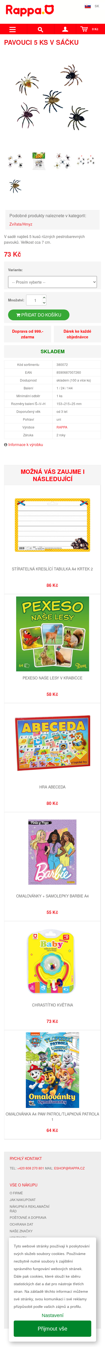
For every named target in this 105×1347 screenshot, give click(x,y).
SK (97, 6)
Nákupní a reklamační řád (29, 1208)
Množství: (16, 299)
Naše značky (21, 1231)
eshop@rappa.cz (69, 1168)
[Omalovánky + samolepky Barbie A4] (52, 852)
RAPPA (62, 427)
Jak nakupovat (23, 1199)
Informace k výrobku (25, 444)
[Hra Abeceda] (52, 743)
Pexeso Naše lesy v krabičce (52, 678)
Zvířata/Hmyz (20, 224)
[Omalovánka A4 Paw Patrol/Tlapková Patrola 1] (52, 1070)
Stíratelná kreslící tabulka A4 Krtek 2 (52, 569)
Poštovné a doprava (28, 1217)
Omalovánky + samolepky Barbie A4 (52, 896)
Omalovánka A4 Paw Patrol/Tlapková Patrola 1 (52, 1116)
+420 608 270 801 (30, 1168)
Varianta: (15, 269)
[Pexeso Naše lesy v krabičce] (52, 634)
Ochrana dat (21, 1224)
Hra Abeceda (52, 787)
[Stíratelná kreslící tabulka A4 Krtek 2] (52, 525)
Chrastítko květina (52, 1005)
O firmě (16, 1192)
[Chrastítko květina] (52, 961)
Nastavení (53, 1315)
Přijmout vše (52, 1329)
